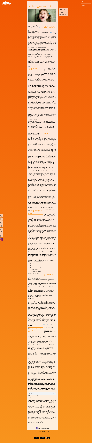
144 (47, 324)
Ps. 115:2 (51, 32)
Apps (49, 431)
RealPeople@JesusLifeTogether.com (42, 434)
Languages (63, 14)
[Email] (82, 1)
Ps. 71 (30, 31)
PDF (62, 12)
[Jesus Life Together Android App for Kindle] (48, 438)
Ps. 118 (52, 240)
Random (63, 9)
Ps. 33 (44, 324)
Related (63, 11)
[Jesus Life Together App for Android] (42, 438)
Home (35, 431)
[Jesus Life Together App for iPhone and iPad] (36, 438)
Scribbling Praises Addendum (43, 428)
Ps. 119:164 (39, 27)
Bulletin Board (44, 431)
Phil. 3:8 (29, 153)
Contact (39, 431)
